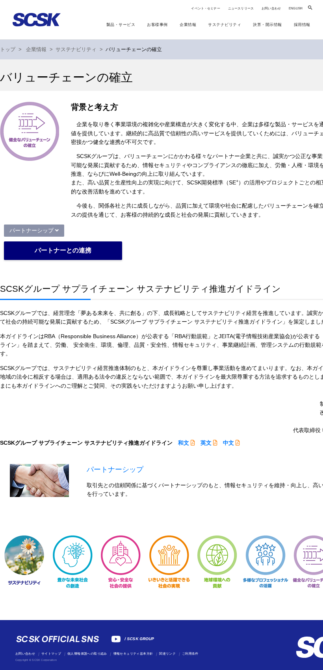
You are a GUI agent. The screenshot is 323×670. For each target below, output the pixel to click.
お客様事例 (157, 24)
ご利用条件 (190, 653)
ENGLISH (296, 8)
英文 (206, 443)
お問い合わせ (271, 8)
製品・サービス (121, 24)
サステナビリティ (76, 49)
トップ (7, 49)
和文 (183, 443)
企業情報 (36, 49)
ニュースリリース (241, 8)
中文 (228, 443)
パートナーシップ (31, 230)
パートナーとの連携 (63, 250)
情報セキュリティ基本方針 (133, 653)
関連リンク (167, 653)
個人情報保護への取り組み (87, 653)
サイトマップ (51, 653)
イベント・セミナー (205, 8)
